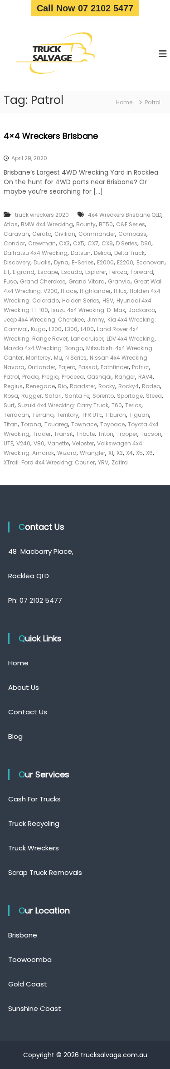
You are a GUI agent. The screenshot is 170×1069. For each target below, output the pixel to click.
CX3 (64, 243)
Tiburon (115, 415)
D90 (146, 243)
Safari (53, 396)
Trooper (127, 434)
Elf (7, 272)
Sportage (130, 396)
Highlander (95, 291)
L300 (71, 329)
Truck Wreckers (33, 848)
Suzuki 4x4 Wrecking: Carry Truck (63, 405)
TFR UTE (92, 415)
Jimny (95, 319)
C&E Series (130, 224)
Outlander (41, 367)
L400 (87, 329)
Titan (11, 424)
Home (18, 663)
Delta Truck (129, 253)
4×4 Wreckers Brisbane (51, 136)
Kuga (38, 329)
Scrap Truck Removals (45, 872)
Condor (14, 243)
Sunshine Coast (34, 1008)
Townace (84, 424)
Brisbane (22, 935)
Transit (63, 434)
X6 (149, 453)
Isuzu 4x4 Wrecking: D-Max (88, 310)
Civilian (64, 234)
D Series (126, 243)
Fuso (10, 281)
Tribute (85, 434)
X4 (129, 453)
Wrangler (92, 453)
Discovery (17, 262)
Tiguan (139, 415)
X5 (139, 453)
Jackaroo (141, 310)
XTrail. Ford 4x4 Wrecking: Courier (49, 462)
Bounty (86, 224)
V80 (39, 443)
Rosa (11, 396)
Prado (30, 377)
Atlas (11, 224)
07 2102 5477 (40, 600)
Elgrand (23, 272)
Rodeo (151, 386)
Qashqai (99, 377)
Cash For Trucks (34, 799)
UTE (8, 443)
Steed (154, 396)
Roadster (82, 386)
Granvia (119, 281)
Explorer (95, 272)
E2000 (105, 262)
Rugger (31, 396)
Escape (48, 272)
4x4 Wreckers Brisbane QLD (124, 215)
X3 (120, 453)
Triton (105, 434)
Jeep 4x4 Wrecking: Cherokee (44, 319)
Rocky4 (128, 386)
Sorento (103, 396)
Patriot (140, 367)
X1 (110, 453)
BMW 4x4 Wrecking (47, 224)
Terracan (16, 415)
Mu (58, 357)
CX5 (78, 243)
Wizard (67, 453)
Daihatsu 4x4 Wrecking (36, 253)
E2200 (125, 262)
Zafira (120, 462)
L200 (55, 329)
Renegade (40, 386)
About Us (23, 687)
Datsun (81, 253)
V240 (23, 443)
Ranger (125, 377)
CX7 (92, 243)
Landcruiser (87, 338)
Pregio (50, 377)
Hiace (69, 291)
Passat (87, 367)
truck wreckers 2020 (42, 215)
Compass (132, 234)
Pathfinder (115, 367)
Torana (31, 424)
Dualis (42, 262)
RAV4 (145, 377)
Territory (67, 415)
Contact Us (27, 712)
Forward (142, 272)
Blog (15, 736)
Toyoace (112, 424)
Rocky (106, 386)
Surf (9, 405)
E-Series (83, 262)
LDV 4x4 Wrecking (131, 338)
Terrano (42, 415)
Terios (133, 405)
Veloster (83, 443)
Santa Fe (77, 396)
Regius (13, 386)
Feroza (118, 272)
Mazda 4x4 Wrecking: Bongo (43, 348)
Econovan (150, 262)
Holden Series (80, 300)
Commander (96, 234)
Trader (42, 434)
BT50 (106, 224)
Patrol (11, 377)
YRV (103, 462)
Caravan (16, 234)
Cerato (41, 234)
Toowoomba (30, 959)
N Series (76, 357)
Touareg (56, 424)
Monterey (38, 357)
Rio (62, 386)
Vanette (58, 443)
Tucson (151, 434)
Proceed (73, 377)
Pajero (66, 367)
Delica (102, 253)
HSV (107, 300)
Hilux (120, 291)
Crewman (42, 243)
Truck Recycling (33, 823)
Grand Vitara (86, 281)
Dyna (61, 262)
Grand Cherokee (42, 281)
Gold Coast (27, 984)
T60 (117, 405)
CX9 (107, 243)
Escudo (71, 272)
